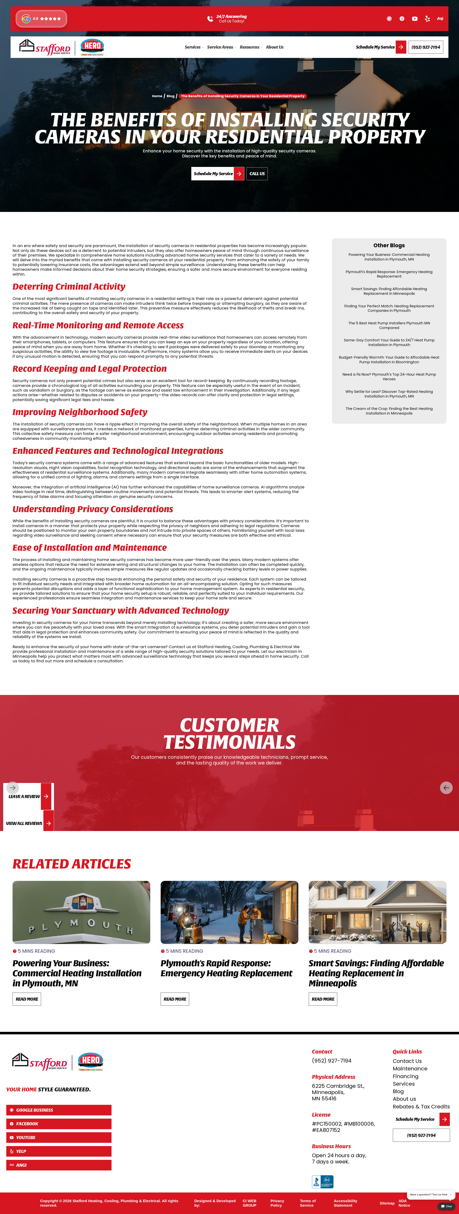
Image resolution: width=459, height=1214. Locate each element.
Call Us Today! (231, 21)
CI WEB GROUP (249, 1203)
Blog (398, 1091)
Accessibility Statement (345, 1203)
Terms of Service (308, 1203)
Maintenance (410, 1068)
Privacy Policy (277, 1203)
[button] (194, 47)
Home (157, 96)
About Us (274, 47)
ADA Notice (404, 1203)
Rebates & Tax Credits (421, 1106)
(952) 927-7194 (331, 1060)
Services (404, 1083)
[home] (62, 47)
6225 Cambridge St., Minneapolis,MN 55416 (338, 1092)
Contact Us (407, 1061)
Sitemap (387, 1203)
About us (404, 1098)
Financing (405, 1076)
